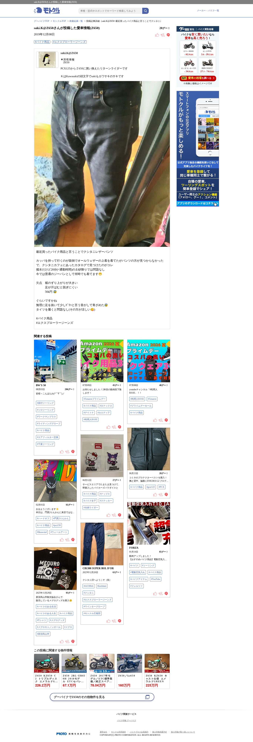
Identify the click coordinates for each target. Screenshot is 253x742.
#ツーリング (148, 565)
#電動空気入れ (137, 572)
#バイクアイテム (138, 579)
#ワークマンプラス (46, 416)
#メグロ (68, 627)
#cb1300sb (88, 586)
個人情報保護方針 (159, 732)
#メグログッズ (57, 620)
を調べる (196, 77)
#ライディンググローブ (48, 423)
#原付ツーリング (45, 403)
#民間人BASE (90, 419)
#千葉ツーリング (45, 444)
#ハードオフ (43, 518)
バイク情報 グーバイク (126, 720)
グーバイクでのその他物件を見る (79, 697)
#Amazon (152, 399)
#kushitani (101, 586)
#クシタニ (89, 593)
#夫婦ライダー (91, 507)
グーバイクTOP (41, 21)
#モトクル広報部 (92, 613)
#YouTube (155, 579)
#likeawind (42, 532)
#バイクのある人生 (46, 613)
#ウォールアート (59, 532)
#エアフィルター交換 (47, 437)
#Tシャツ (41, 620)
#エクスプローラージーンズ (69, 42)
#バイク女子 (90, 500)
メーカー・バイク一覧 (208, 10)
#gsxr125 (151, 487)
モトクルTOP (59, 21)
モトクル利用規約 (118, 732)
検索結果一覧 (76, 21)
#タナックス (106, 405)
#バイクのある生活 (46, 606)
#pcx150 (57, 525)
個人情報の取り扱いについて (183, 732)
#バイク (134, 565)
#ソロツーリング (45, 410)
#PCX (161, 487)
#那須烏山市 (43, 634)
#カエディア (104, 412)
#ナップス (105, 494)
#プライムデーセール (141, 405)
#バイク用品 (42, 42)
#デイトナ (89, 412)
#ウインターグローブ (94, 606)
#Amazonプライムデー (95, 399)
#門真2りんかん (61, 518)
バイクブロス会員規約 (139, 732)
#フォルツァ (136, 586)
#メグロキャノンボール (48, 627)
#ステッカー (106, 500)
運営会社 (103, 732)
